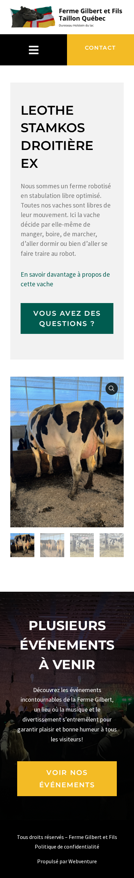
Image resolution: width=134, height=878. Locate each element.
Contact (100, 48)
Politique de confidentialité (67, 846)
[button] (111, 388)
